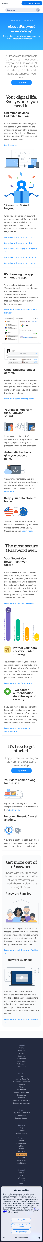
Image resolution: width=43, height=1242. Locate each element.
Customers (21, 1090)
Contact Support (21, 1118)
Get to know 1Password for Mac (19, 237)
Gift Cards (21, 1151)
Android (21, 1181)
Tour (21, 1076)
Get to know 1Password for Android (20, 257)
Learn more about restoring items (19, 399)
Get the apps (10, 145)
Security (21, 1084)
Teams (21, 1053)
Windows (21, 1178)
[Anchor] (34, 39)
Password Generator (21, 1079)
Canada (21, 1130)
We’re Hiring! (21, 1155)
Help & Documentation (21, 1113)
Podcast (21, 1158)
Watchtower (21, 1064)
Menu (5, 3)
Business (21, 1056)
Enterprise (21, 1061)
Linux (21, 1183)
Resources (21, 1095)
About (21, 1141)
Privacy (21, 1087)
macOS (21, 1173)
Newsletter (21, 1160)
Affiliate (21, 1146)
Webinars (21, 1098)
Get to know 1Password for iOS (18, 243)
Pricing (21, 1048)
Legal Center (22, 1163)
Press (21, 1149)
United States (21, 1133)
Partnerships (21, 1143)
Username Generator (21, 1082)
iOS (21, 1175)
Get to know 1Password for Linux (19, 263)
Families (21, 1051)
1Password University (21, 1100)
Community (21, 1115)
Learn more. (9, 491)
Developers (21, 1067)
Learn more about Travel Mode (18, 683)
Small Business (21, 1058)
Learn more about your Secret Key (20, 603)
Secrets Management (21, 1103)
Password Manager (21, 1092)
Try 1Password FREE (32, 3)
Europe (21, 1128)
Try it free (21, 82)
